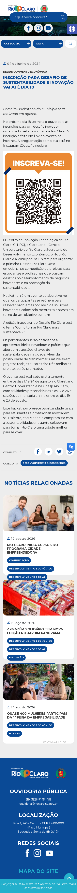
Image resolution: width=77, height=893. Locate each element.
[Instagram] (38, 28)
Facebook (38, 452)
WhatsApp (70, 452)
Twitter (59, 452)
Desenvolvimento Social (27, 577)
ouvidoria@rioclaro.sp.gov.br (38, 803)
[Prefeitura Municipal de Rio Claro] (28, 8)
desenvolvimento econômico (44, 463)
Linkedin (49, 452)
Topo (69, 878)
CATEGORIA (12, 43)
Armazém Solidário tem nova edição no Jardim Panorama (35, 631)
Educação (16, 657)
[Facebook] (28, 28)
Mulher (14, 733)
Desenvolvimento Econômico (25, 71)
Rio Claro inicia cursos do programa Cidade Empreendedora (32, 548)
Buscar (62, 17)
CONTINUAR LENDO (55, 742)
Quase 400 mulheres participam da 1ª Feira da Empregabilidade (37, 715)
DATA (40, 43)
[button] (72, 29)
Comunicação (19, 560)
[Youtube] (48, 28)
